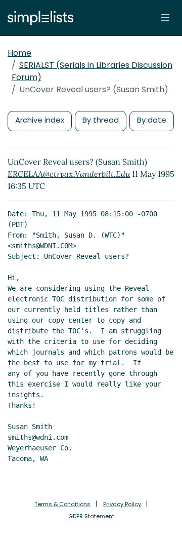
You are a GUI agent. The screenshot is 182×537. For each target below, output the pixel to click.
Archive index (39, 119)
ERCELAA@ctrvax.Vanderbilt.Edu (69, 174)
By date (151, 119)
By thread (100, 119)
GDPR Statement (91, 516)
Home (19, 53)
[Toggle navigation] (165, 18)
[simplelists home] (38, 18)
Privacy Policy (122, 504)
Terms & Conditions (62, 504)
